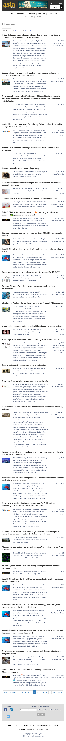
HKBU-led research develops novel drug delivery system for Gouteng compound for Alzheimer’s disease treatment (31, 35)
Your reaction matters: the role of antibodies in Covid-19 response (29, 198)
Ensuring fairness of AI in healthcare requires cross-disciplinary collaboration (28, 287)
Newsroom (20, 14)
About (38, 17)
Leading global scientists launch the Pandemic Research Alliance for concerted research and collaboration (30, 73)
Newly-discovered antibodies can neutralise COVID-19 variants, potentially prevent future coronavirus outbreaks (29, 504)
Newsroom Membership (26, 729)
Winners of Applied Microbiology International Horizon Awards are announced (30, 148)
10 (40, 692)
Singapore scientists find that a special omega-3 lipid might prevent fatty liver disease (32, 548)
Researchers (29, 31)
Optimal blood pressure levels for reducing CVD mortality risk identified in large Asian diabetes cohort (32, 125)
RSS (47, 729)
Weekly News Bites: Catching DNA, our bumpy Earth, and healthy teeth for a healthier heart (32, 580)
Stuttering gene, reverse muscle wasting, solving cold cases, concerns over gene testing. (31, 566)
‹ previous (13, 692)
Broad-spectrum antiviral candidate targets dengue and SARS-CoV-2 (31, 272)
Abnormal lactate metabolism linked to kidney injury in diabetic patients (32, 326)
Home (11, 14)
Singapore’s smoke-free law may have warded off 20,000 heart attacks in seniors (33, 234)
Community (52, 14)
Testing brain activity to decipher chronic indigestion (24, 365)
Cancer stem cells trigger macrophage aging (20, 168)
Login (61, 3)
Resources (29, 17)
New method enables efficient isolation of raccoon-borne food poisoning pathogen (32, 407)
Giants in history (41, 31)
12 (46, 692)
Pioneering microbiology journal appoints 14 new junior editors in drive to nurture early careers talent (32, 452)
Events (17, 31)
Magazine (31, 14)
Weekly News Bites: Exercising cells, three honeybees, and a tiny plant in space (32, 249)
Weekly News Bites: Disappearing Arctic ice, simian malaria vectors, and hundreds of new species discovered (32, 631)
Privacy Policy (28, 725)
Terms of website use (44, 725)
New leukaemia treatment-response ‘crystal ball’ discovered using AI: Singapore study (31, 652)
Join (51, 3)
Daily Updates (43, 710)
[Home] (9, 4)
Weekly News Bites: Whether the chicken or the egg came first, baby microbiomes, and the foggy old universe (31, 605)
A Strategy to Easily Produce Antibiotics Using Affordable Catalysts (30, 339)
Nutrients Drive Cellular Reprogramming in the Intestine (25, 380)
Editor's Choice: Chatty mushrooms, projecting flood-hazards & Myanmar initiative (29, 670)
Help (56, 725)
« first (6, 692)
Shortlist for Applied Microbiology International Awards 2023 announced (32, 302)
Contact (17, 725)
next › (54, 692)
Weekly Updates (56, 710)
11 (43, 692)
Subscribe (41, 714)
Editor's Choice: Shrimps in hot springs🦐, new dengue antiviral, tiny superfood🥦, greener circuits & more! (30, 213)
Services (41, 14)
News (8, 31)
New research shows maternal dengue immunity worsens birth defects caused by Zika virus (32, 183)
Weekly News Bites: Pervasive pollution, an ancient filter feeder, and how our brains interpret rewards (33, 478)
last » (60, 692)
